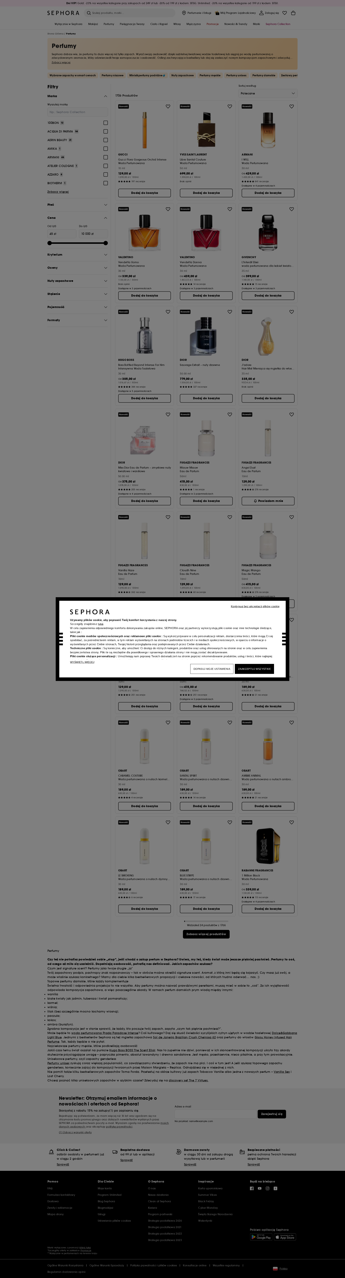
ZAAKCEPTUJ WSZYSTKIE (254, 668)
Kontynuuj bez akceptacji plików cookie (255, 606)
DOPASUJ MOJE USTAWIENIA (212, 668)
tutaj (100, 623)
